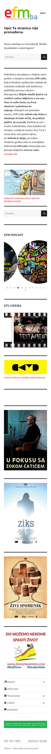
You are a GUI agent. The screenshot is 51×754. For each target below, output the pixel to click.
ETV (11, 741)
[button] (6, 330)
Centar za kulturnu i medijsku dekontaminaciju (24, 377)
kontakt (43, 741)
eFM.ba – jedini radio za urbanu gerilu (21, 748)
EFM (6, 741)
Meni (42, 13)
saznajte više (10, 154)
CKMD (18, 741)
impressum (33, 741)
